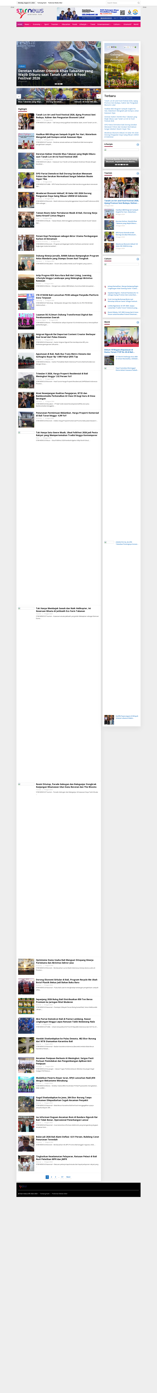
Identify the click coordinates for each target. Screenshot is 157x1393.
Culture (22, 66)
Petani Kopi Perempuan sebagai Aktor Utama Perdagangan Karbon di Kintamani (67, 237)
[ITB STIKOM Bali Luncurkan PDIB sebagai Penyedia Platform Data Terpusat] (46, 305)
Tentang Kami (45, 1194)
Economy (39, 199)
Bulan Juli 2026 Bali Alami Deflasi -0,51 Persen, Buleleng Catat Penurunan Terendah (67, 1138)
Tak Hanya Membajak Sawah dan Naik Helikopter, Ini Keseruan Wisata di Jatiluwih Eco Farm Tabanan (63, 609)
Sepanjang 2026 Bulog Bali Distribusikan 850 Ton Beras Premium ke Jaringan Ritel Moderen (64, 1000)
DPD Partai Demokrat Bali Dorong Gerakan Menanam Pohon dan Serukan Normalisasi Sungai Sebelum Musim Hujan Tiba (30, 100)
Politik (38, 182)
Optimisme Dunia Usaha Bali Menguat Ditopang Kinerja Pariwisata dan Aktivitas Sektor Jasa (64, 961)
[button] (139, 3)
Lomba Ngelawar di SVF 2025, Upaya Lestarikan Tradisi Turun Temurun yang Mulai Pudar (122, 307)
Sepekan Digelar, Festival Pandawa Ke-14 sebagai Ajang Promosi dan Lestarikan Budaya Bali (123, 294)
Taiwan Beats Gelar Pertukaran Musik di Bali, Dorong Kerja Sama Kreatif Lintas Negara (66, 214)
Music (38, 218)
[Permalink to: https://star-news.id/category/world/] (137, 322)
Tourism (38, 140)
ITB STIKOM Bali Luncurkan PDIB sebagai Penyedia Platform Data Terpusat (67, 296)
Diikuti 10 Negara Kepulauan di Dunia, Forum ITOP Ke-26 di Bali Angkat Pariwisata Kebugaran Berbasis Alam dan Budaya (118, 351)
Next (68, 1177)
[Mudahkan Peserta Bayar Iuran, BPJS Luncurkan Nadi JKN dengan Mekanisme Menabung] (45, 1088)
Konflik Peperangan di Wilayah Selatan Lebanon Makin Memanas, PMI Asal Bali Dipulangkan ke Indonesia (127, 717)
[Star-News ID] (30, 13)
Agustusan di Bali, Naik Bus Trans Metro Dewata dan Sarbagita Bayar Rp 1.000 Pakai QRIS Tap (63, 355)
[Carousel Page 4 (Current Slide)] (124, 164)
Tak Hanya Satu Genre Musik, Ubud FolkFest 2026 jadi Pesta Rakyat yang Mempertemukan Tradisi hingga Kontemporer (67, 433)
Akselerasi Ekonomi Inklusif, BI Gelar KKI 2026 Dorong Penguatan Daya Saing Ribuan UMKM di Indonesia (58, 100)
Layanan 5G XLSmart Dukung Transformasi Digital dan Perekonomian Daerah (64, 316)
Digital (44, 320)
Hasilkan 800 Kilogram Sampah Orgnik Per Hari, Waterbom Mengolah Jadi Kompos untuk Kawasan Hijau (66, 135)
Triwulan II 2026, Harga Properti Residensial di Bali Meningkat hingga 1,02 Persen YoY (62, 375)
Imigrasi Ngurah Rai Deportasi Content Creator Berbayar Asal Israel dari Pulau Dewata (66, 335)
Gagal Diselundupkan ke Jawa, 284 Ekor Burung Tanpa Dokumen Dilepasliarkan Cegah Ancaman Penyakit (63, 1098)
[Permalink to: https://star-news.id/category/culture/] (137, 259)
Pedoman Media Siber (59, 1194)
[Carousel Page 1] (116, 164)
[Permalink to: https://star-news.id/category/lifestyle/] (137, 144)
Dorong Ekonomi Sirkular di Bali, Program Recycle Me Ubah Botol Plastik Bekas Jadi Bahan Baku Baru (66, 981)
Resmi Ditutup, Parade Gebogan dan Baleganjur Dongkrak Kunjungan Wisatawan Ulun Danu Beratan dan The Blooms (66, 785)
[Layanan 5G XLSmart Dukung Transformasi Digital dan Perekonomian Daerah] (47, 325)
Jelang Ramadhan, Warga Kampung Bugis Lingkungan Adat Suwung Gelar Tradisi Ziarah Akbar (123, 287)
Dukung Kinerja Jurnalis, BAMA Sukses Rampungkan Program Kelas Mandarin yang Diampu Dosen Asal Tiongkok (67, 257)
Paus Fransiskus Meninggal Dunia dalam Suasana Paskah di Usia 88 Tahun (126, 369)
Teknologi (39, 300)
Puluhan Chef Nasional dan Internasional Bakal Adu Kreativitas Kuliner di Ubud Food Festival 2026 (121, 160)
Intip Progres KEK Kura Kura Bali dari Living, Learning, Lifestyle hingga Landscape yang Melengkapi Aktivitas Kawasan (64, 278)
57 (62, 1177)
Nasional (38, 340)
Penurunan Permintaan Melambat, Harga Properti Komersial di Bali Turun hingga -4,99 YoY (67, 414)
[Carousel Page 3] (61, 84)
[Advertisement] (149, 40)
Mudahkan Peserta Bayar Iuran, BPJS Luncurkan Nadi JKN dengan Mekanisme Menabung (65, 1079)
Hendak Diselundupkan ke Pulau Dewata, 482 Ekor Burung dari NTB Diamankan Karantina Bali (66, 1040)
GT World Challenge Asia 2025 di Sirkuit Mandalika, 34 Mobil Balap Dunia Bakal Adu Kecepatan (127, 358)
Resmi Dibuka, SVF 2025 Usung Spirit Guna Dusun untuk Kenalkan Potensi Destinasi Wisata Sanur (123, 313)
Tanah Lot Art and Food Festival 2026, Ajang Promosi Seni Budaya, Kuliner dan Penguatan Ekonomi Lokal (56, 74)
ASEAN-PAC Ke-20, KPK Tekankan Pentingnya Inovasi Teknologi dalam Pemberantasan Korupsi (126, 543)
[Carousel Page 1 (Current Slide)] (56, 84)
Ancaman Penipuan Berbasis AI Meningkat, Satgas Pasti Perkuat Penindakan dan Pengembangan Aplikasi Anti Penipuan (65, 1061)
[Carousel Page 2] (58, 84)
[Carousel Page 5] (127, 164)
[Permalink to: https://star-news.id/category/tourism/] (137, 173)
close (12, 7)
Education (39, 261)
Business (38, 241)
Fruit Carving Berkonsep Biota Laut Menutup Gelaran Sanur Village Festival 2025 (122, 300)
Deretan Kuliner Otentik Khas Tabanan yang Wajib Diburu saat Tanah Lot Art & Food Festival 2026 (65, 155)
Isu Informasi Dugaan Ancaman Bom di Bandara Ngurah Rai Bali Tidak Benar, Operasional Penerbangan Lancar (66, 1118)
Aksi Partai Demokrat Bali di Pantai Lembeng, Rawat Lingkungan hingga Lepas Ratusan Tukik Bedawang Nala (65, 1020)
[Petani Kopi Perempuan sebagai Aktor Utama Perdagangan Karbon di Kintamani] (56, 246)
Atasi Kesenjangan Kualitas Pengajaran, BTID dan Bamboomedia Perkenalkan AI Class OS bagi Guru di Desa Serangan (65, 396)
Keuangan (39, 1066)
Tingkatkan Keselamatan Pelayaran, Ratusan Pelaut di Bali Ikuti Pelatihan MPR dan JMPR (66, 1157)
